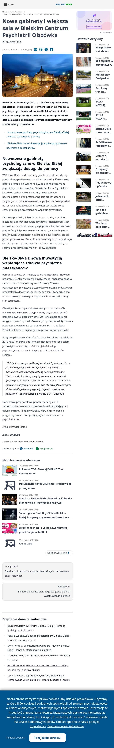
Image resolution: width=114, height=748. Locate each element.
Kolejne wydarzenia (57, 552)
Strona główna (8, 12)
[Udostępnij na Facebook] (51, 49)
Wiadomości (20, 12)
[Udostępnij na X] (46, 49)
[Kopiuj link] (35, 49)
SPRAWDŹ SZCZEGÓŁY (94, 27)
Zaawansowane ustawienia (66, 726)
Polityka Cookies (15, 737)
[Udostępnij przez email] (41, 49)
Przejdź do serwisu (47, 738)
